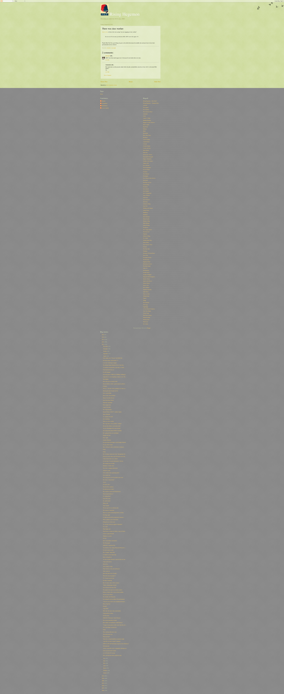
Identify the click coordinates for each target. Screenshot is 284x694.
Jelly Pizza (145, 197)
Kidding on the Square (148, 208)
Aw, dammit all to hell (108, 416)
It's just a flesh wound (107, 444)
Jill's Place (145, 201)
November (105, 348)
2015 (103, 334)
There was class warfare (108, 421)
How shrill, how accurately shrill (110, 381)
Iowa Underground (147, 193)
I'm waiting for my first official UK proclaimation (114, 599)
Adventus (145, 105)
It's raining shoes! (107, 496)
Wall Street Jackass (147, 315)
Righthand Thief (146, 261)
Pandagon (145, 251)
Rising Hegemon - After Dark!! (150, 101)
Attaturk (103, 101)
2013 (103, 339)
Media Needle (146, 219)
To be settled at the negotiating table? (111, 472)
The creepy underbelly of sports (110, 620)
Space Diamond (106, 414)
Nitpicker (145, 234)
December (105, 346)
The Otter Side (146, 249)
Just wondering (106, 419)
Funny (104, 449)
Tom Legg (145, 304)
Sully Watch (145, 291)
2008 (103, 680)
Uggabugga (145, 306)
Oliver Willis (146, 242)
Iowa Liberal (146, 189)
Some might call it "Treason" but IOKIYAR (112, 358)
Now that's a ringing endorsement (110, 468)
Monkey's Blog (146, 221)
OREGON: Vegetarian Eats (109, 545)
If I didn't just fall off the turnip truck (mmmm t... (113, 517)
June (104, 660)
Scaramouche (146, 270)
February (105, 670)
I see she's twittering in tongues (110, 362)
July (104, 658)
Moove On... (105, 564)
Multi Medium (146, 223)
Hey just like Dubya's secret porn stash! (111, 426)
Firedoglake (145, 176)
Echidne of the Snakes (148, 161)
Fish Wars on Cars (147, 182)
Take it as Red (146, 294)
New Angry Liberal (147, 229)
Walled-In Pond (146, 317)
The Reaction (146, 259)
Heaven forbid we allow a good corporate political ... (114, 384)
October (105, 351)
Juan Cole (145, 206)
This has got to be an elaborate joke (111, 508)
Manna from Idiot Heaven (108, 398)
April (104, 665)
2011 (103, 344)
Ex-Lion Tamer (146, 169)
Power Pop (145, 255)
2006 (103, 685)
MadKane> (145, 212)
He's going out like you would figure (111, 433)
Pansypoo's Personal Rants (149, 253)
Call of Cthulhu (146, 139)
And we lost (105, 32)
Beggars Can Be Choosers (149, 122)
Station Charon (146, 283)
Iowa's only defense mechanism (110, 540)
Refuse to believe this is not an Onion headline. (113, 592)
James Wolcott (146, 195)
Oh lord (104, 538)
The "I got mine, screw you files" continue (112, 423)
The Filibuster (146, 174)
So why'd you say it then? (108, 489)
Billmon (145, 129)
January (105, 673)
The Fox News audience (108, 487)
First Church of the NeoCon (149, 178)
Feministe (145, 171)
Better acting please (107, 557)
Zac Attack (145, 324)
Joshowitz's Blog (146, 204)
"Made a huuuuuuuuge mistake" (110, 585)
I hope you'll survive (107, 561)
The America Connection (108, 510)
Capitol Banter (146, 141)
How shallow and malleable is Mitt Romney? (113, 622)
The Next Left (146, 231)
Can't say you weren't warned (109, 650)
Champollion (104, 103)
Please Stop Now (106, 604)
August (105, 356)
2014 (103, 337)
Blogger (149, 328)
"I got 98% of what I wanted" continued (111, 641)
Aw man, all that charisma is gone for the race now (114, 559)
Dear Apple (105, 437)
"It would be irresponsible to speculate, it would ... (114, 367)
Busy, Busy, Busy (147, 135)
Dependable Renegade (148, 156)
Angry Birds (105, 608)
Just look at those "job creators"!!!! (110, 360)
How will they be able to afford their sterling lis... (114, 447)
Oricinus (145, 246)
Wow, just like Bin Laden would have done (112, 655)
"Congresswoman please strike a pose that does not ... (115, 625)
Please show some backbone (109, 395)
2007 (103, 683)
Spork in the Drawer (147, 281)
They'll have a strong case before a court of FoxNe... (114, 531)
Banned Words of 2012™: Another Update (112, 412)
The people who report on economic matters (112, 590)
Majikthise (145, 214)
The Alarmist (146, 109)
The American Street (147, 111)
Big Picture (145, 126)
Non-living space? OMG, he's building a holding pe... (114, 374)
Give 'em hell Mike (107, 393)
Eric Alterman (146, 165)
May (104, 663)
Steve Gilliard (146, 287)
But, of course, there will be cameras (111, 583)
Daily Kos (145, 152)
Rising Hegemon (124, 14)
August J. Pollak (146, 118)
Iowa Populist (146, 191)
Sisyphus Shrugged (147, 274)
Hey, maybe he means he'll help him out (111, 491)
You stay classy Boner (108, 594)
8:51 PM (107, 72)
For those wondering (107, 580)
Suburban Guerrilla (147, 289)
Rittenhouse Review (147, 264)
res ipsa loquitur (105, 108)
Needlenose (145, 227)
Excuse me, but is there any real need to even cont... (114, 456)
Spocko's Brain (146, 279)
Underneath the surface (108, 613)
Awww (104, 482)
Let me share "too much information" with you (113, 461)
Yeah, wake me (106, 571)
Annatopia (145, 114)
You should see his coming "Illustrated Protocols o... (114, 547)
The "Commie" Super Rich (109, 552)
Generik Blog (146, 184)
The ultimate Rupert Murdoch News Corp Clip (113, 365)
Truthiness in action (107, 536)
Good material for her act (108, 369)
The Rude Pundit (146, 266)
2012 (103, 342)
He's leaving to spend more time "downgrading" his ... (115, 454)
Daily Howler (146, 150)
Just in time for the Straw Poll (109, 587)
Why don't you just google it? (109, 575)
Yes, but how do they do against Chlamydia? (112, 524)
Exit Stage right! (106, 515)
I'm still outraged (106, 372)
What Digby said (106, 529)
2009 (103, 678)
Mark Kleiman (146, 216)
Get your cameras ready (108, 550)
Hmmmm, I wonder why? (108, 465)
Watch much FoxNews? (108, 494)
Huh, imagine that (107, 405)
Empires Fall (146, 163)
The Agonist (146, 107)
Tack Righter (106, 379)
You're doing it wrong (107, 566)
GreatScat (145, 186)
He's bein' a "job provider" (108, 479)
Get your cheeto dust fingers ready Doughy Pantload (114, 442)
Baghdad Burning (147, 120)
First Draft (145, 180)
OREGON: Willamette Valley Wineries (112, 618)
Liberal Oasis (146, 210)
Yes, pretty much (106, 501)
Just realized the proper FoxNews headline (112, 430)
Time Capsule (106, 505)
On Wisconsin (106, 615)
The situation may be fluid (108, 463)
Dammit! (105, 606)
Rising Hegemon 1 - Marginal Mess (151, 103)
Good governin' (106, 646)
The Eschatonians (147, 167)
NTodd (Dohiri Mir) (147, 240)
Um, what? (105, 526)
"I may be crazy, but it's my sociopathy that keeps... (114, 601)
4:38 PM (107, 60)
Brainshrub (145, 133)
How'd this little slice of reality (110, 573)
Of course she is (106, 484)
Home (131, 82)
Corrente (145, 144)
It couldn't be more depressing (109, 554)
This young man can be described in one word (113, 477)
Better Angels (146, 124)
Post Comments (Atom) (112, 85)
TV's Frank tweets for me (108, 578)
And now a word (106, 470)
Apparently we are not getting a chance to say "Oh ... (114, 376)
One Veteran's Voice (147, 244)
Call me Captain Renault (108, 533)
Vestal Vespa (146, 313)
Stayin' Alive (146, 285)
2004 (103, 690)
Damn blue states (107, 498)
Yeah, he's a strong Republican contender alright (113, 639)
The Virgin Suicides (107, 409)
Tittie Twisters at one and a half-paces (111, 568)
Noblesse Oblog (146, 236)
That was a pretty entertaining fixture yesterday (113, 512)
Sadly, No (145, 268)
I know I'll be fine (107, 407)
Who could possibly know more (110, 632)
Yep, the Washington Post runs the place (112, 428)
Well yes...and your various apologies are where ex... (114, 388)
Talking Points (146, 296)
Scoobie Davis (146, 272)
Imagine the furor (107, 435)
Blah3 (144, 131)
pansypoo (107, 56)
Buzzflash (145, 137)
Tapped (144, 298)
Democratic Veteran (147, 154)
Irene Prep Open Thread (108, 400)
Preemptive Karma (147, 257)
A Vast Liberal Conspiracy (149, 309)
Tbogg (144, 300)
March (104, 668)
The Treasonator (106, 543)
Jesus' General (146, 199)
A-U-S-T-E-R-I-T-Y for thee (109, 653)
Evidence (105, 386)
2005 (103, 688)
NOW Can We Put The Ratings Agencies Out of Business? (116, 643)
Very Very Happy (147, 311)
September (105, 353)
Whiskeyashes (146, 319)
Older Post (157, 82)
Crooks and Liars (147, 148)
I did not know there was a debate (110, 458)
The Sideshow (146, 302)
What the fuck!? (106, 636)
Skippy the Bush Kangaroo (149, 276)
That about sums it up (107, 634)
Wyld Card (145, 321)
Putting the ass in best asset (109, 522)
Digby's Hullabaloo (147, 159)
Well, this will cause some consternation (112, 611)
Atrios (144, 116)
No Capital (145, 238)
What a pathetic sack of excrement (110, 519)
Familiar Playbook (107, 440)
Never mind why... (107, 475)
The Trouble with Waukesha (109, 597)
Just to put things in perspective (110, 627)
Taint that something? (107, 402)
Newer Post (104, 82)
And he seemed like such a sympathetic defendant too (114, 648)
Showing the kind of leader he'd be (110, 391)
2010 (103, 676)
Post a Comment (107, 75)
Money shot (105, 503)
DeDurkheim (104, 105)
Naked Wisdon (146, 225)
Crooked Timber (146, 146)
